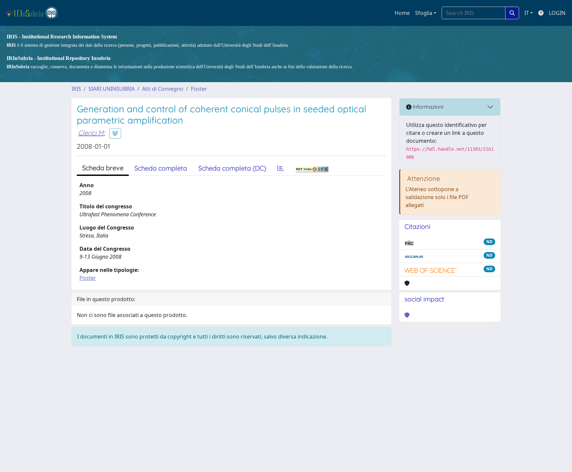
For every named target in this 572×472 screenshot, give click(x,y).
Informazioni (427, 106)
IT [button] (526, 13)
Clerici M (91, 133)
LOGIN (557, 13)
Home (402, 13)
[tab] (281, 168)
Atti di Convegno (162, 88)
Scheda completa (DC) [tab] (232, 168)
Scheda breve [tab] (102, 168)
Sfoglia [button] (423, 13)
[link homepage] (34, 13)
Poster (199, 88)
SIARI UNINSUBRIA (111, 88)
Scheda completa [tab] (160, 168)
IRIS (76, 88)
